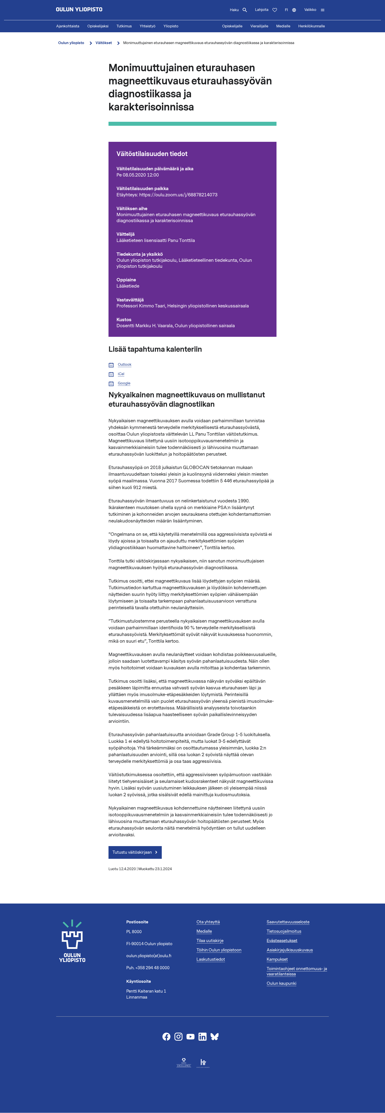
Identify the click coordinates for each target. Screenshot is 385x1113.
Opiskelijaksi (98, 26)
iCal (121, 374)
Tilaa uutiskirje (210, 941)
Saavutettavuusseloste (288, 922)
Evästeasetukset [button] (282, 941)
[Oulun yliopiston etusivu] (93, 10)
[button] (314, 10)
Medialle (283, 26)
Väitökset (104, 42)
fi (292, 14)
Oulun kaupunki (281, 983)
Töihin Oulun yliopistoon (219, 950)
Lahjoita (261, 9)
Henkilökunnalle (311, 26)
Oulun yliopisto (71, 42)
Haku (234, 10)
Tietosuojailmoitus (284, 931)
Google (124, 383)
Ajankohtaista (67, 26)
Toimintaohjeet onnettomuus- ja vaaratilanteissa (297, 971)
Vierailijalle (259, 26)
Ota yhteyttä (208, 922)
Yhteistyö (148, 26)
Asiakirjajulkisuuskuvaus (290, 950)
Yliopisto (171, 26)
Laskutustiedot (211, 959)
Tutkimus (124, 26)
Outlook (124, 364)
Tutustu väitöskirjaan (133, 852)
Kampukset (277, 959)
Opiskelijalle (232, 26)
